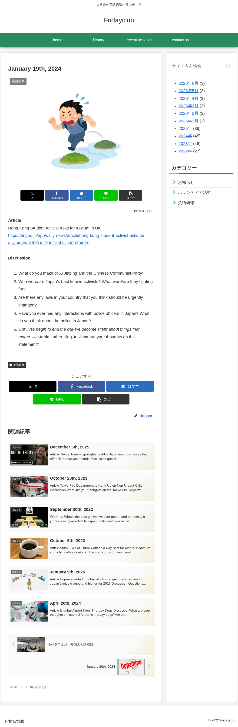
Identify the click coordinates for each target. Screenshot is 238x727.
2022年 (185, 151)
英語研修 (18, 365)
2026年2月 (188, 113)
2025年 (185, 128)
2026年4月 (188, 98)
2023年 (185, 143)
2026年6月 (188, 83)
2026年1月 (188, 121)
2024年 (185, 136)
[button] (130, 195)
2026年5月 (188, 90)
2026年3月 (188, 106)
